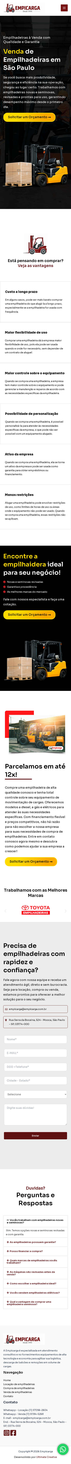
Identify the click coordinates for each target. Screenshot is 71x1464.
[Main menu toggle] (64, 7)
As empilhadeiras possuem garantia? (33, 1242)
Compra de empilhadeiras (19, 1388)
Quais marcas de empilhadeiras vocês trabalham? (32, 1261)
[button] (5, 911)
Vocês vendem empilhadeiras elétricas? (35, 1292)
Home (7, 1380)
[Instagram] (6, 1433)
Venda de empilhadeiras (17, 1392)
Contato (8, 1396)
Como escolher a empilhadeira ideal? (33, 1283)
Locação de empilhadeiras (19, 1384)
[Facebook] (13, 1433)
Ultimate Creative (46, 1457)
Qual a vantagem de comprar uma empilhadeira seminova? (29, 1303)
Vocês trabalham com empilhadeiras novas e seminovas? (35, 1221)
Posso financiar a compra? (26, 1251)
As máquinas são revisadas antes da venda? (31, 1273)
